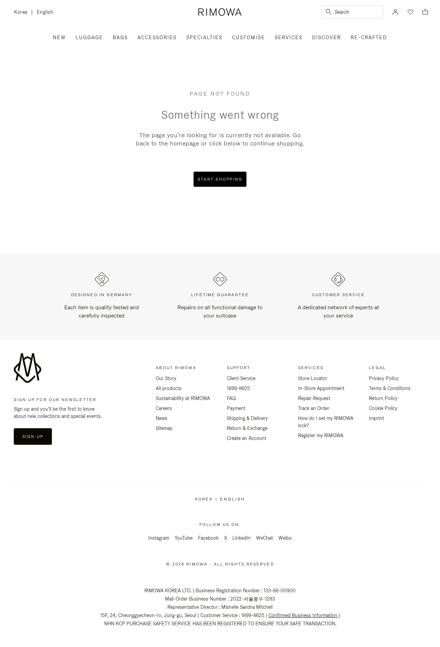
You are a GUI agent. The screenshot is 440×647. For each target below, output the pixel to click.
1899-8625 (238, 388)
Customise (248, 37)
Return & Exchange (247, 428)
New (59, 37)
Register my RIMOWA (320, 435)
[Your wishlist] (409, 12)
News (161, 418)
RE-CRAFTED (369, 37)
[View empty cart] (425, 12)
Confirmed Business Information (302, 615)
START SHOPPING (220, 179)
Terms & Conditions (389, 388)
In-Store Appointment (321, 388)
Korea (22, 13)
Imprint (376, 418)
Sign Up (32, 436)
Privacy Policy (383, 378)
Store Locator (312, 378)
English (45, 12)
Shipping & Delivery (247, 418)
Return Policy (383, 398)
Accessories (157, 37)
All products (169, 388)
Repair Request (314, 398)
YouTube (183, 538)
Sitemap (164, 428)
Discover (326, 37)
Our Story (166, 378)
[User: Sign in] (395, 12)
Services (288, 37)
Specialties (204, 37)
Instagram (158, 538)
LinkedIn (241, 538)
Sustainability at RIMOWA (183, 398)
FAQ (231, 398)
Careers (164, 408)
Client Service (241, 378)
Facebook (208, 538)
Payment (236, 408)
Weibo (285, 538)
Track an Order (313, 408)
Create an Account (246, 438)
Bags (120, 37)
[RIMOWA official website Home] (220, 12)
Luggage (89, 37)
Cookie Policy (383, 408)
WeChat (264, 538)
